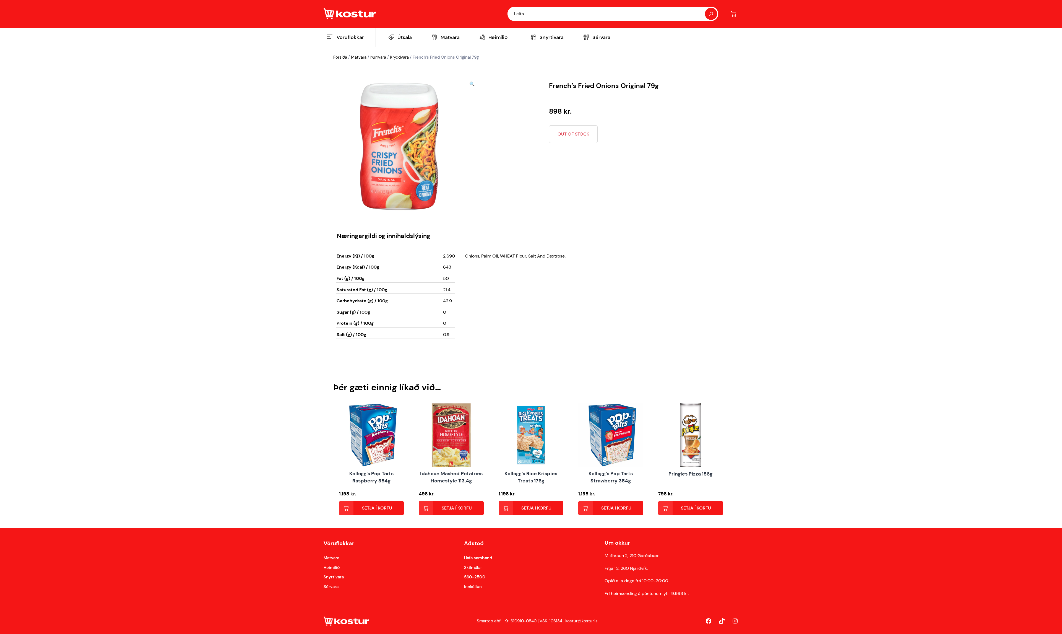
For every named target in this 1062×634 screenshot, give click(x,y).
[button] (472, 146)
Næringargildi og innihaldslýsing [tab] (383, 236)
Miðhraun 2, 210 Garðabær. (632, 555)
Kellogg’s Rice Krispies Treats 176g (530, 477)
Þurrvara (378, 57)
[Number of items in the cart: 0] (733, 14)
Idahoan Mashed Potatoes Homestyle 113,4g (451, 477)
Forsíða (340, 57)
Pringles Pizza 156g (690, 474)
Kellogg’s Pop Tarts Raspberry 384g (371, 477)
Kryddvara (399, 57)
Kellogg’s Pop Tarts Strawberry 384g (611, 477)
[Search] (711, 14)
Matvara (358, 57)
